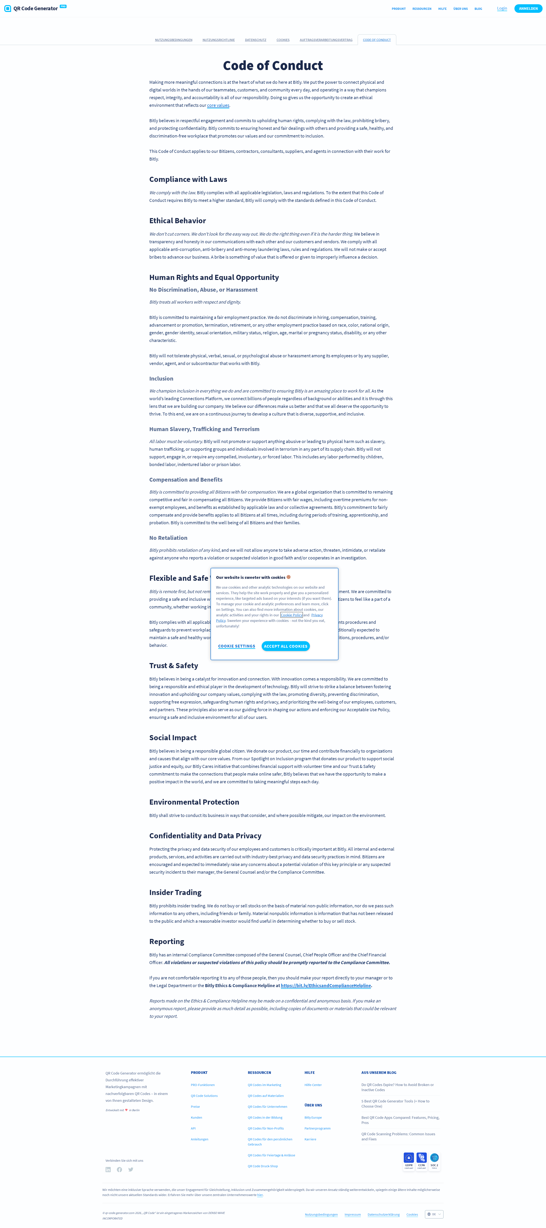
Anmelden (528, 8)
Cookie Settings (236, 646)
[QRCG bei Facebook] (119, 1170)
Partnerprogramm (318, 1128)
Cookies (283, 40)
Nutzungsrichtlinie (219, 40)
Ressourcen (421, 9)
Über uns (460, 9)
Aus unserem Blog (379, 1072)
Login (502, 8)
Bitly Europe (313, 1117)
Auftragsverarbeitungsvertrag (326, 40)
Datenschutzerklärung (384, 1214)
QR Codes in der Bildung (265, 1117)
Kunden (196, 1117)
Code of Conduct (377, 40)
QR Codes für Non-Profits (266, 1128)
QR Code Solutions (204, 1095)
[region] (274, 614)
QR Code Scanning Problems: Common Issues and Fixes (398, 1136)
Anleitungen (199, 1139)
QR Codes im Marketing (264, 1085)
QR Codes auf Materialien (266, 1095)
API (193, 1128)
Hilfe (442, 9)
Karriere (310, 1139)
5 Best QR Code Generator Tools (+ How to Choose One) (396, 1104)
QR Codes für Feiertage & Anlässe (271, 1155)
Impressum (353, 1214)
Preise (195, 1106)
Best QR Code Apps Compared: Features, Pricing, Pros (400, 1120)
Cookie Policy (291, 615)
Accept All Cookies (286, 646)
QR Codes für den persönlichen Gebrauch (270, 1141)
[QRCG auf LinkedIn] (108, 1170)
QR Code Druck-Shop (263, 1166)
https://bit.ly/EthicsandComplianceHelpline (326, 985)
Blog (478, 9)
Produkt (399, 9)
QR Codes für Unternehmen (267, 1106)
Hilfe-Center (313, 1085)
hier (260, 1195)
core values (218, 105)
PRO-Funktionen (203, 1085)
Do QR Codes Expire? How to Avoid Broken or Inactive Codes (398, 1087)
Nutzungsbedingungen (173, 40)
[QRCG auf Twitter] (130, 1170)
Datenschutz (255, 40)
